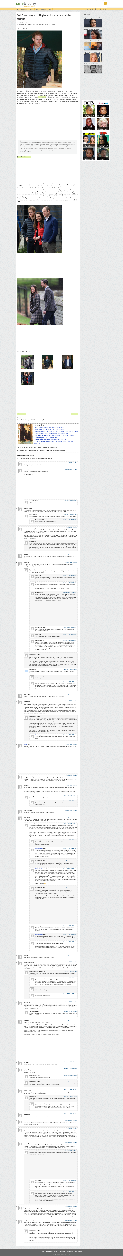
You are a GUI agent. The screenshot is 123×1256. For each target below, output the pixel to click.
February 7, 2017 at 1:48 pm (71, 1120)
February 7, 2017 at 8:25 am (71, 527)
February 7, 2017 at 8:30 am (71, 562)
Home (42, 1252)
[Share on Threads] (27, 29)
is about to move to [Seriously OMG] (52, 433)
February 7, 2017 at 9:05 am (71, 810)
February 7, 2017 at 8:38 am (69, 519)
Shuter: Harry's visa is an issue (91, 64)
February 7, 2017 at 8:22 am (71, 462)
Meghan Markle (31, 24)
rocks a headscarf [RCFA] (47, 437)
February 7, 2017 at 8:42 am (69, 575)
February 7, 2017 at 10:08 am (69, 860)
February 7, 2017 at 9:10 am (70, 716)
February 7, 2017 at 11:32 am (69, 887)
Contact (92, 1)
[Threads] (98, 9)
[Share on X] (21, 29)
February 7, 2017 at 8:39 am (71, 694)
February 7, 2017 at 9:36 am (71, 1001)
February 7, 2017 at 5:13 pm (71, 1206)
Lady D (37, 734)
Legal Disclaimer (78, 1252)
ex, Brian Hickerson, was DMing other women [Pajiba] (56, 431)
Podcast (43, 9)
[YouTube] (100, 9)
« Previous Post (21, 414)
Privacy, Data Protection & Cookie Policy (63, 1252)
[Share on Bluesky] (24, 29)
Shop (37, 9)
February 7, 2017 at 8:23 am (71, 469)
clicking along (42, 97)
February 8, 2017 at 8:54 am (70, 1230)
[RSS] (106, 9)
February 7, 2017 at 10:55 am (70, 1081)
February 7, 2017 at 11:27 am (69, 868)
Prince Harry (48, 24)
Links (50, 9)
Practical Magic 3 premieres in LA (92, 52)
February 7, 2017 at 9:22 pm (70, 500)
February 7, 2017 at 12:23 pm (70, 1089)
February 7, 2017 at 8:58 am (71, 775)
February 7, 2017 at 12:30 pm (70, 1113)
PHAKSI (25, 744)
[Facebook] (95, 9)
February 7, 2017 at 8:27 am (71, 554)
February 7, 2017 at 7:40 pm (69, 675)
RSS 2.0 (52, 447)
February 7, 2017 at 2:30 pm (71, 1142)
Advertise (104, 1)
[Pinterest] (103, 9)
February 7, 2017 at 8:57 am (70, 541)
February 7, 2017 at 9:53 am (71, 1020)
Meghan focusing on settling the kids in (93, 18)
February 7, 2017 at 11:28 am (69, 627)
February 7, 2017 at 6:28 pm (69, 925)
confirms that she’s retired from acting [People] (54, 435)
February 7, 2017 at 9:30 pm (69, 640)
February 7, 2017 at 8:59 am (71, 785)
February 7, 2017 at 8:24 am (71, 507)
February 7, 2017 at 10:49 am (70, 1075)
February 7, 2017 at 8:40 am (71, 700)
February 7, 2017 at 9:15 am (71, 955)
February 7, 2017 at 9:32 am (69, 839)
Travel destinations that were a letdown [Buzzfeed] (49, 427)
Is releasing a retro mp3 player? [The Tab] (51, 439)
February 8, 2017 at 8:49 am (69, 1102)
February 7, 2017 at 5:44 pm (69, 1180)
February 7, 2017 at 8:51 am (71, 744)
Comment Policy (49, 1252)
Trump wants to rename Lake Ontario (92, 41)
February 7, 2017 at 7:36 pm (71, 1220)
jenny (25, 1207)
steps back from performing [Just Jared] (50, 429)
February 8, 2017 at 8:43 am (69, 681)
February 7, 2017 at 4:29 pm (70, 1150)
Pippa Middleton (40, 24)
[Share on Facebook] (18, 29)
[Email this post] (29, 28)
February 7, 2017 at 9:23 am (69, 800)
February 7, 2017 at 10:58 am (69, 592)
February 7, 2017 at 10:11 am (70, 1061)
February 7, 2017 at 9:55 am (69, 848)
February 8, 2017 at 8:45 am (69, 941)
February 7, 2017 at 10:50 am (69, 993)
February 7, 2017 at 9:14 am (71, 817)
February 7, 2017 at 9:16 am (71, 961)
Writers (98, 1)
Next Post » (74, 414)
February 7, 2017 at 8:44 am (69, 582)
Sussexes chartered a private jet (91, 29)
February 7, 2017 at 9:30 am (70, 654)
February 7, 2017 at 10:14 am (69, 987)
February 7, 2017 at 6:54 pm (70, 669)
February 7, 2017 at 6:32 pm (69, 934)
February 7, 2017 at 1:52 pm (70, 1096)
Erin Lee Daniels (39, 848)
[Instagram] (92, 9)
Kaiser (22, 24)
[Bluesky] (87, 9)
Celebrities (24, 9)
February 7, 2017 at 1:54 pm (71, 1128)
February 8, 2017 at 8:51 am (69, 1191)
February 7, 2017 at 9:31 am (70, 971)
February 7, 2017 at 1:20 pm (69, 634)
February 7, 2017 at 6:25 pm (69, 734)
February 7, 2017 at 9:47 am (69, 977)
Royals (31, 9)
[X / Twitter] (90, 9)
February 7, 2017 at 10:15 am (70, 1011)
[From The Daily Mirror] (24, 157)
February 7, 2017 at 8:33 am (70, 514)
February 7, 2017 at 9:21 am (70, 823)
